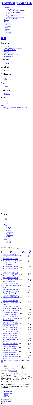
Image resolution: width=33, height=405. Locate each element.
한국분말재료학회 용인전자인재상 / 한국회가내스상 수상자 (11, 296)
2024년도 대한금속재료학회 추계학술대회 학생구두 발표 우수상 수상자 (10, 274)
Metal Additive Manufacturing (15, 17)
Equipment (7, 29)
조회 (23, 252)
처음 (2, 360)
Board (5, 30)
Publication (7, 23)
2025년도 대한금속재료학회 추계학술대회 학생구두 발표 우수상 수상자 (10, 356)
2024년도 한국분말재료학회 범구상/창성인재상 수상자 (11, 285)
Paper (8, 24)
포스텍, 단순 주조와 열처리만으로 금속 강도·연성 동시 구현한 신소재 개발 (10, 333)
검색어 (20, 366)
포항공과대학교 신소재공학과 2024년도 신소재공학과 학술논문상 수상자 (10, 260)
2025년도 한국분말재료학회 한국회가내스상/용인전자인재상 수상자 (10, 323)
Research (6, 7)
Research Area (11, 9)
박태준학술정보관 (9, 393)
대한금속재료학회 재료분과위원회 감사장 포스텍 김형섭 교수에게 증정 (11, 291)
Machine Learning (12, 13)
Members (6, 21)
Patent (9, 26)
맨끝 (2, 362)
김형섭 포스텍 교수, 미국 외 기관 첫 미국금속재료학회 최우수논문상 (11, 318)
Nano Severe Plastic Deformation (16, 10)
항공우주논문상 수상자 (10, 344)
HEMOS (6, 396)
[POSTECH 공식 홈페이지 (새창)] (13, 371)
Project (6, 27)
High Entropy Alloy (12, 15)
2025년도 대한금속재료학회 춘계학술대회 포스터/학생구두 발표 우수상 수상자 (11, 308)
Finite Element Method (13, 12)
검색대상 (4, 366)
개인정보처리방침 (6, 401)
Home (2, 105)
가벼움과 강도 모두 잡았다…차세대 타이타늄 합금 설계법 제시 (10, 339)
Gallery (9, 34)
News (9, 32)
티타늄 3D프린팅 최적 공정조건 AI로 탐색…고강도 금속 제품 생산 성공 (11, 279)
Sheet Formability (12, 18)
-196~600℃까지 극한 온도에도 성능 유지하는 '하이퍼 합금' (11, 302)
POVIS (6, 395)
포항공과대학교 (9, 391)
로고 (3, 38)
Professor (6, 20)
